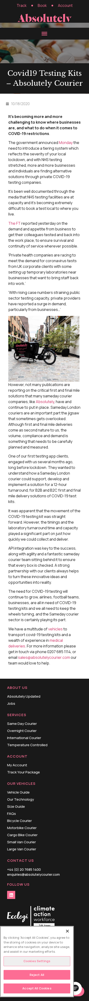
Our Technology (20, 799)
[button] (75, 988)
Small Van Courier (21, 842)
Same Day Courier (22, 723)
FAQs (11, 813)
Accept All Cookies (36, 988)
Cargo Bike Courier (22, 835)
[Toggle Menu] (44, 33)
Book (42, 5)
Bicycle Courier (19, 820)
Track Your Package (23, 772)
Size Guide (16, 806)
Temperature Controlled (27, 745)
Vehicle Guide (18, 792)
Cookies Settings (36, 961)
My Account (17, 765)
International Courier (24, 738)
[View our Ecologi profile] (31, 917)
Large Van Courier (21, 849)
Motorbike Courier (22, 828)
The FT (14, 223)
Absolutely (45, 401)
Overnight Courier (22, 730)
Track (22, 5)
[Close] (67, 931)
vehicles (55, 629)
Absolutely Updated (23, 696)
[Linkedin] (11, 895)
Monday (66, 142)
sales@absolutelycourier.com (44, 657)
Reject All (37, 975)
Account (65, 5)
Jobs (11, 703)
